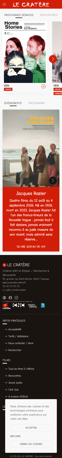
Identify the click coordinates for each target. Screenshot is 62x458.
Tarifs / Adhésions (18, 336)
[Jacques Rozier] (31, 181)
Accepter (31, 427)
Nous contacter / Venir (21, 343)
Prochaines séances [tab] (18, 15)
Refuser (15, 436)
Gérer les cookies (31, 444)
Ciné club (13, 389)
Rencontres (14, 375)
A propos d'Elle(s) (18, 396)
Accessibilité (14, 329)
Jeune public (15, 382)
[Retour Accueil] (31, 4)
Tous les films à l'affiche (21, 368)
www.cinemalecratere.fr (14, 282)
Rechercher (14, 350)
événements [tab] (13, 103)
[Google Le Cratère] (4, 297)
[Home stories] (25, 57)
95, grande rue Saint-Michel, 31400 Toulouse (26, 278)
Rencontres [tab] (48, 15)
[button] (4, 4)
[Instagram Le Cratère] (16, 297)
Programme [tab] (37, 103)
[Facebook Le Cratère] (10, 297)
